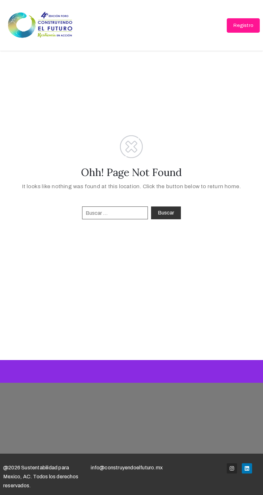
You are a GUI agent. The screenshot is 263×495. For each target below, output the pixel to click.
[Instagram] (232, 468)
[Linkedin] (247, 468)
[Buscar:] (115, 212)
